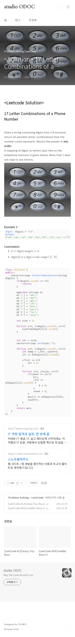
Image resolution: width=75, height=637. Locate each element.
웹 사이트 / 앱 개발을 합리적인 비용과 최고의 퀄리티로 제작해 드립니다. (37, 465)
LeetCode (38, 497)
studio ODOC (19, 7)
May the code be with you (18, 575)
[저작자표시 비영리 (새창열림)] (44, 483)
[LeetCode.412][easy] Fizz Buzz (26, 503)
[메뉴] (68, 6)
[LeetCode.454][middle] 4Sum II (26, 508)
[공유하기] (17, 483)
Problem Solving (19, 497)
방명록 (33, 20)
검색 (60, 7)
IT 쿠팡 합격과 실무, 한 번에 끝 (29, 434)
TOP (68, 625)
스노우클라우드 (18, 459)
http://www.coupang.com (23, 428)
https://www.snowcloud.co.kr (25, 453)
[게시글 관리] (22, 483)
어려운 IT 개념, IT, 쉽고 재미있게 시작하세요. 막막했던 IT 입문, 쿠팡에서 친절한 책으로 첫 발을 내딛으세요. (37, 440)
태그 (17, 20)
